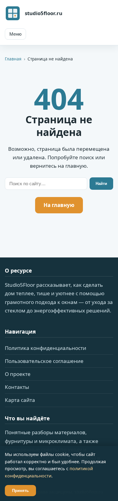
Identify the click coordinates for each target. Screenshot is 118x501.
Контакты (17, 386)
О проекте (18, 373)
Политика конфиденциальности (45, 347)
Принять (20, 490)
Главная (13, 59)
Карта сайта (20, 399)
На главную (59, 205)
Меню (15, 34)
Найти (101, 183)
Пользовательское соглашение (44, 360)
